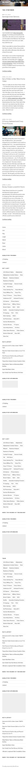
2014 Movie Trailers (8, 272)
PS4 (16, 313)
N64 (14, 307)
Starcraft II (16, 319)
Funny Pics (18, 292)
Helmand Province (18, 298)
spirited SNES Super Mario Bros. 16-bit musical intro (13, 61)
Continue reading (6, 71)
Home (4, 227)
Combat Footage (7, 283)
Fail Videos (10, 286)
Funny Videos (17, 295)
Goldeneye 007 (7, 298)
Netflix (5, 310)
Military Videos (16, 304)
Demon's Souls (18, 283)
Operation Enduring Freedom (16, 310)
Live (3, 230)
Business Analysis (14, 278)
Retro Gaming (7, 316)
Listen (4, 246)
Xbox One (5, 336)
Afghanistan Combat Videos (10, 275)
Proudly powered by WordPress (10, 766)
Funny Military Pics (8, 292)
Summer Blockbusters (9, 321)
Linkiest (4, 262)
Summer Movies (7, 324)
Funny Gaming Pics (8, 289)
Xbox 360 (17, 333)
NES (18, 307)
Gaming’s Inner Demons (10, 17)
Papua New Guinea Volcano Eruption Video (13, 361)
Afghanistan (19, 272)
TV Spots (16, 324)
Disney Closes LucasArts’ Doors (13, 187)
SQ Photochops (7, 319)
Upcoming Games (8, 327)
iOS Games (6, 301)
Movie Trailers (7, 307)
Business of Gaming (8, 281)
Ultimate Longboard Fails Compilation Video (14, 666)
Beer (21, 275)
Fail (4, 286)
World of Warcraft (8, 333)
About (4, 249)
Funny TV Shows (7, 295)
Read (3, 243)
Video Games (20, 330)
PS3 (12, 313)
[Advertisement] (10, 384)
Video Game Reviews (9, 330)
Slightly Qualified (13, 2)
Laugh (4, 237)
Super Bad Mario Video (8, 369)
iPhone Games (15, 301)
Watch (4, 240)
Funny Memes (19, 289)
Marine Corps (6, 304)
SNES (14, 316)
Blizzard (5, 278)
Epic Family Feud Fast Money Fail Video (12, 372)
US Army (17, 327)
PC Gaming (6, 313)
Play (3, 233)
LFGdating (5, 259)
